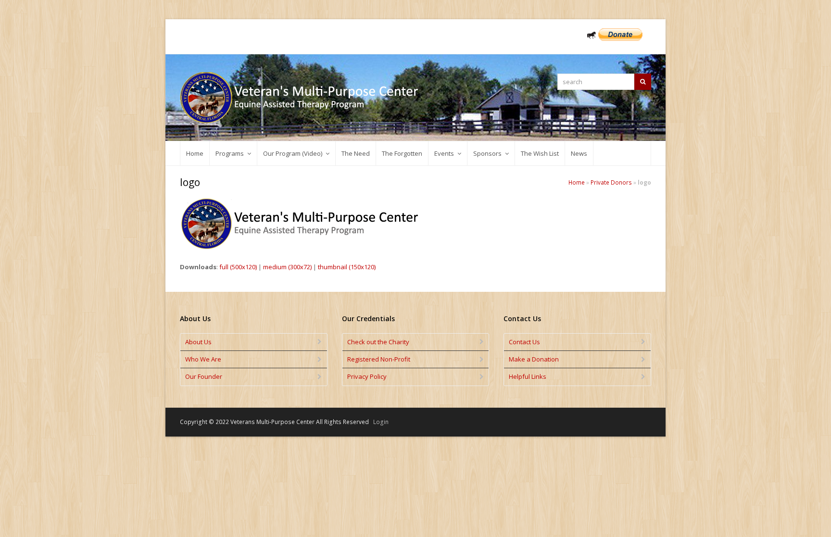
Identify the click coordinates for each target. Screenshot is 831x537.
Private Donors (611, 182)
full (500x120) (238, 266)
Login (381, 422)
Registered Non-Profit (378, 359)
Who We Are (203, 359)
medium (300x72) (287, 266)
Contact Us (524, 341)
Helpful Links (527, 376)
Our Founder (203, 376)
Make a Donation (534, 359)
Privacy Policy (367, 376)
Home (576, 182)
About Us (198, 341)
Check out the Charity (378, 341)
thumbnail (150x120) (347, 266)
